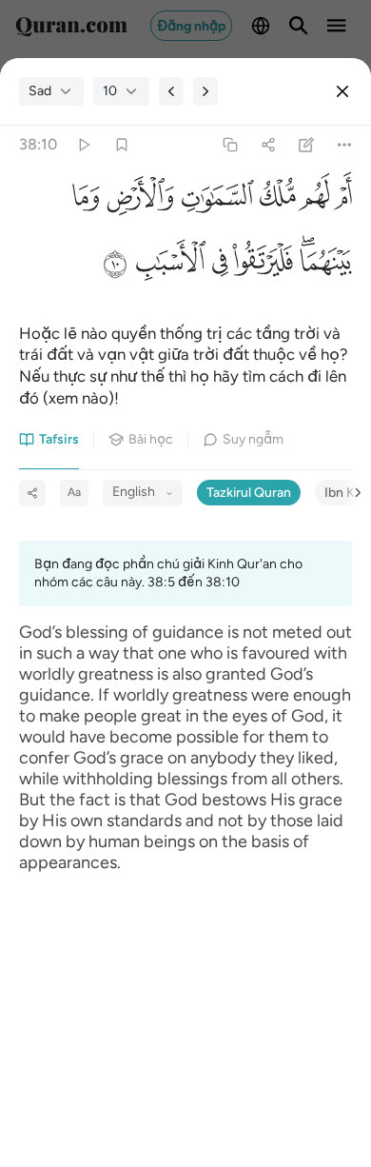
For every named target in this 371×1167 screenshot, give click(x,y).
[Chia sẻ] (267, 145)
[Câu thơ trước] (171, 91)
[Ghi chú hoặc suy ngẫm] (306, 145)
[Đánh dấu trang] (121, 145)
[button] (340, 201)
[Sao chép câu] (229, 145)
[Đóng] (342, 91)
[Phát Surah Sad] (83, 145)
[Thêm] (344, 145)
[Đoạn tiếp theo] (205, 91)
